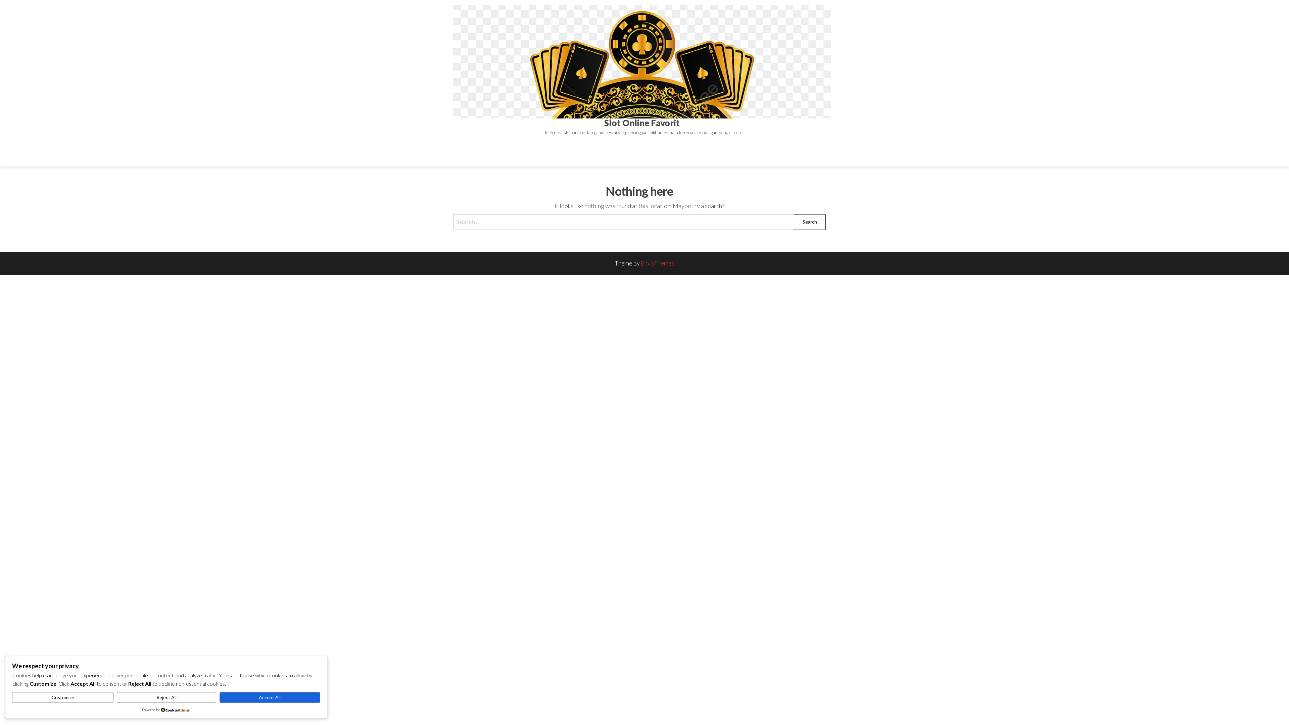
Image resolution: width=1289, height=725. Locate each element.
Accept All (270, 697)
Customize (63, 697)
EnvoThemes (657, 263)
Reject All (166, 697)
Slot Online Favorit (642, 122)
